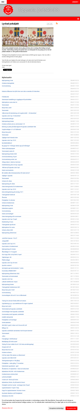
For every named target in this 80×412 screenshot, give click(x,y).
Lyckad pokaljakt (10, 23)
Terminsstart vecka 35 (8, 151)
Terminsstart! (5, 333)
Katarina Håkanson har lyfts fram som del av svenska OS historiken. (21, 91)
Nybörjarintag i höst (7, 80)
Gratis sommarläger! (7, 213)
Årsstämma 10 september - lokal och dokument (15, 368)
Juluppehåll (5, 241)
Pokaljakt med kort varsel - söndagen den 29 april (16, 385)
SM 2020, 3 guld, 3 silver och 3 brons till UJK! (14, 325)
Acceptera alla (71, 408)
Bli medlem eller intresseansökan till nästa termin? (16, 173)
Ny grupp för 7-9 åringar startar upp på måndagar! (16, 145)
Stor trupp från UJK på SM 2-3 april (11, 254)
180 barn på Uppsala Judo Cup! (11, 167)
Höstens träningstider (8, 83)
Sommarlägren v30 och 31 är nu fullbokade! (14, 295)
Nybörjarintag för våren (8, 184)
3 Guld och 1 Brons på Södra (10, 379)
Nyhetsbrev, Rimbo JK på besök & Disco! (13, 382)
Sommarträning (6, 86)
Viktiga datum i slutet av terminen (11, 162)
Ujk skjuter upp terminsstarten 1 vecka (12, 268)
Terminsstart (5, 105)
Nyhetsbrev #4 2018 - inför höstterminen (13, 371)
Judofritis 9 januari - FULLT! (9, 238)
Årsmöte (4, 197)
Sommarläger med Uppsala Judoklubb (13, 311)
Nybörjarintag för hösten (9, 249)
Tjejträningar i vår (6, 257)
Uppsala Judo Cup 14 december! (11, 116)
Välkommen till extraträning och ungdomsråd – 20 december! (19, 113)
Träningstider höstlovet (8, 194)
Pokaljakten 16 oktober (8, 200)
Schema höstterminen (8, 203)
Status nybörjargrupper (8, 148)
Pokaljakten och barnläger (9, 320)
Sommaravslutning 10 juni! (9, 156)
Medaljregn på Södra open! (9, 341)
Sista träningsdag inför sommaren (11, 216)
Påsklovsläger (6, 260)
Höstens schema (7, 352)
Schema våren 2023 (7, 230)
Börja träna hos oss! (7, 349)
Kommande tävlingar (8, 118)
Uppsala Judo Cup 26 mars (9, 262)
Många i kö (5, 328)
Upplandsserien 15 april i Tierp (10, 387)
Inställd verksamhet (7, 317)
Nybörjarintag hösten (8, 121)
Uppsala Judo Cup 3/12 (8, 243)
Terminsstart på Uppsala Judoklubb (12, 309)
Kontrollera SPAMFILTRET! (9, 271)
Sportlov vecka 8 (6, 265)
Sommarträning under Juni (9, 159)
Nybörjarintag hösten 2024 (9, 154)
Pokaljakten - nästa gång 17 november (12, 363)
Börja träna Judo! (7, 107)
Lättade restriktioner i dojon (9, 281)
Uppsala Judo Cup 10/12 (9, 189)
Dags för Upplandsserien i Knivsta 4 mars (13, 390)
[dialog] (40, 404)
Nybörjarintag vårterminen (9, 232)
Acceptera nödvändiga (56, 408)
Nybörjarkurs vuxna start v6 (9, 102)
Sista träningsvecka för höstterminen (12, 186)
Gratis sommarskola (7, 170)
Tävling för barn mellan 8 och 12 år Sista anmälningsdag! (18, 344)
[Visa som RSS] (57, 23)
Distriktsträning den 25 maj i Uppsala (12, 164)
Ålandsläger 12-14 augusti (9, 252)
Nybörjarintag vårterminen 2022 (10, 273)
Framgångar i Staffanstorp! (9, 339)
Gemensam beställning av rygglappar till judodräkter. (17, 99)
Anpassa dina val (7, 408)
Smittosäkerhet (6, 322)
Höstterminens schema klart (10, 374)
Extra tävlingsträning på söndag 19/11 (12, 192)
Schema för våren (7, 181)
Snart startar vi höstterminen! (10, 246)
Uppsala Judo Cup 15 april (9, 219)
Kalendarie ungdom (7, 208)
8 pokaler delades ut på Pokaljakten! (12, 393)
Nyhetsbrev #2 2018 (7, 396)
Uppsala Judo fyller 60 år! (9, 358)
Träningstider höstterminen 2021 (11, 287)
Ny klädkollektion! (7, 143)
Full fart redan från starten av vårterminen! (13, 355)
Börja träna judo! (6, 132)
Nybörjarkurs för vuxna (8, 227)
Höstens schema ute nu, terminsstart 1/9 (13, 124)
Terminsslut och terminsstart (10, 276)
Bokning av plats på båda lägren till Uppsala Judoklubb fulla (19, 126)
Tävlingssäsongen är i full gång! (11, 360)
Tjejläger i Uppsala (7, 175)
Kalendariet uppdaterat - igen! (10, 366)
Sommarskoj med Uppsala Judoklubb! (13, 314)
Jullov (3, 336)
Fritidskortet (5, 97)
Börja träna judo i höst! (8, 290)
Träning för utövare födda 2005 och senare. (14, 300)
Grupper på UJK (6, 347)
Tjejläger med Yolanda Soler (10, 137)
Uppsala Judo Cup (7, 279)
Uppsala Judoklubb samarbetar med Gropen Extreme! (17, 330)
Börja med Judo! (6, 306)
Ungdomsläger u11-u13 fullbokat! (11, 129)
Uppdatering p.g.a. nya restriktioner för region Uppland (17, 303)
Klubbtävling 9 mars (7, 222)
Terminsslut (5, 110)
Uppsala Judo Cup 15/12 (9, 140)
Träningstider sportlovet (8, 224)
